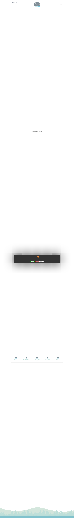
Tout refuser (37, 261)
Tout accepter (32, 261)
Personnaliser (42, 261)
